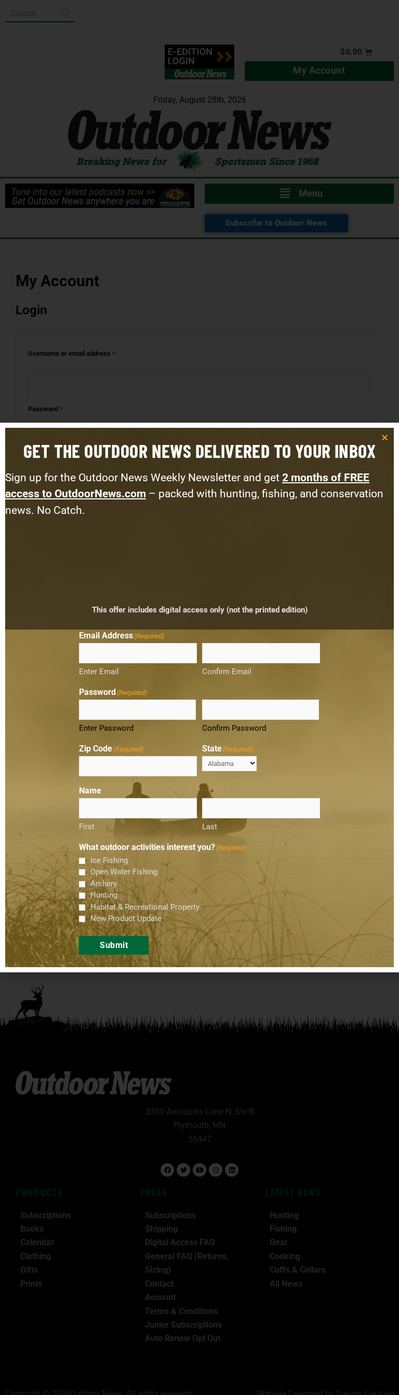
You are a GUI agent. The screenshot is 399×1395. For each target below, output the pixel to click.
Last (209, 826)
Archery (103, 883)
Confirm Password (234, 728)
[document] (199, 697)
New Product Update (126, 918)
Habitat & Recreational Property (145, 907)
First (87, 826)
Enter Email (99, 671)
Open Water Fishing (123, 871)
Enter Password (106, 728)
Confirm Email (226, 671)
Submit (114, 945)
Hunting (103, 895)
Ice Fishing (109, 860)
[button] (385, 437)
